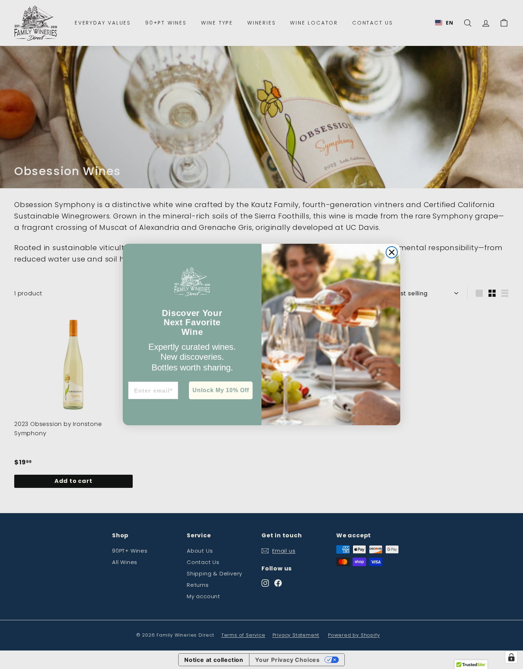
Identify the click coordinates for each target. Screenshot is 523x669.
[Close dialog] (391, 252)
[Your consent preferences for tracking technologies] (511, 657)
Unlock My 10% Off (220, 390)
